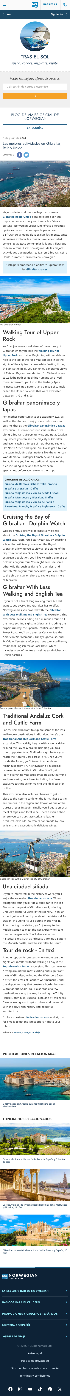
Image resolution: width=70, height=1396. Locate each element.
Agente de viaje (13, 1336)
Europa (17, 1032)
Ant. (10, 14)
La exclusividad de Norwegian (25, 1291)
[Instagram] (20, 1389)
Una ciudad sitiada (40, 898)
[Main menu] (4, 5)
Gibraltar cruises (36, 269)
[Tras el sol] (35, 36)
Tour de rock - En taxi (16, 966)
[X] (60, 1389)
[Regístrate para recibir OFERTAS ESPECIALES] (35, 96)
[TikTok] (40, 1389)
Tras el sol (35, 57)
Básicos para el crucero (21, 1302)
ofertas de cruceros (37, 1017)
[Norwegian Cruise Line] (35, 5)
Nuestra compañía (16, 1325)
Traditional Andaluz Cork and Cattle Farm (29, 739)
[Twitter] (26, 155)
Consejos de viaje (31, 1032)
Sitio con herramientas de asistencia (35, 1368)
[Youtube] (30, 1389)
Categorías (35, 128)
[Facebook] (19, 155)
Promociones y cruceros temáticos (30, 1314)
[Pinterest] (50, 1389)
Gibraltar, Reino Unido (17, 216)
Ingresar (50, 4)
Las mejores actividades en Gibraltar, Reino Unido (32, 146)
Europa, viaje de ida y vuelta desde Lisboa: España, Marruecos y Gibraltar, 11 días (35, 1206)
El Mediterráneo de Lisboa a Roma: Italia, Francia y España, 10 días (35, 1251)
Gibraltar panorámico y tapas (46, 425)
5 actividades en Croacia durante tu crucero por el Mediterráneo (29, 1105)
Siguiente (57, 14)
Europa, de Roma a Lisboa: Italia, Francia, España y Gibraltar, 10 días (34, 1160)
